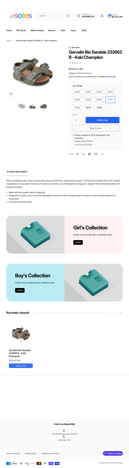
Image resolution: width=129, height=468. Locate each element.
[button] (52, 30)
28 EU (77, 107)
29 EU (88, 107)
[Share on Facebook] (77, 154)
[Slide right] (120, 312)
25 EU (88, 99)
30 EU (99, 107)
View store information (83, 144)
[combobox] (54, 15)
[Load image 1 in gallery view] (21, 106)
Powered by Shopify (117, 463)
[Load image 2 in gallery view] (32, 106)
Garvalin (74, 47)
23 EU (110, 92)
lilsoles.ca (107, 463)
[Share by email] (95, 154)
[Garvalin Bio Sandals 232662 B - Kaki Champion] (21, 341)
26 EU (99, 99)
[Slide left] (113, 312)
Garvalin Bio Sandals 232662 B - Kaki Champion (20, 353)
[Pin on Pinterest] (89, 154)
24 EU (77, 99)
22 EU (99, 92)
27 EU (110, 99)
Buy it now (95, 128)
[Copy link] (102, 154)
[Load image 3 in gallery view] (43, 106)
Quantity (75, 114)
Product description (17, 171)
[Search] (67, 15)
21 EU (88, 92)
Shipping (72, 73)
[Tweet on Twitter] (83, 154)
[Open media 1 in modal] (32, 72)
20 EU (77, 92)
